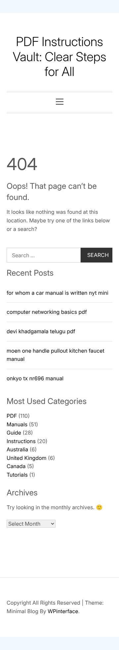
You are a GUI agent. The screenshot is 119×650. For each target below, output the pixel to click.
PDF (12, 416)
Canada (16, 466)
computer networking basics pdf (47, 312)
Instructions (21, 441)
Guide (14, 432)
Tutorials (17, 474)
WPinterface (63, 611)
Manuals (17, 424)
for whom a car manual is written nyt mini (57, 292)
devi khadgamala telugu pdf (41, 331)
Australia (17, 449)
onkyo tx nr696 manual (35, 378)
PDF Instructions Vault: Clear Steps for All (59, 56)
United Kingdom (26, 458)
